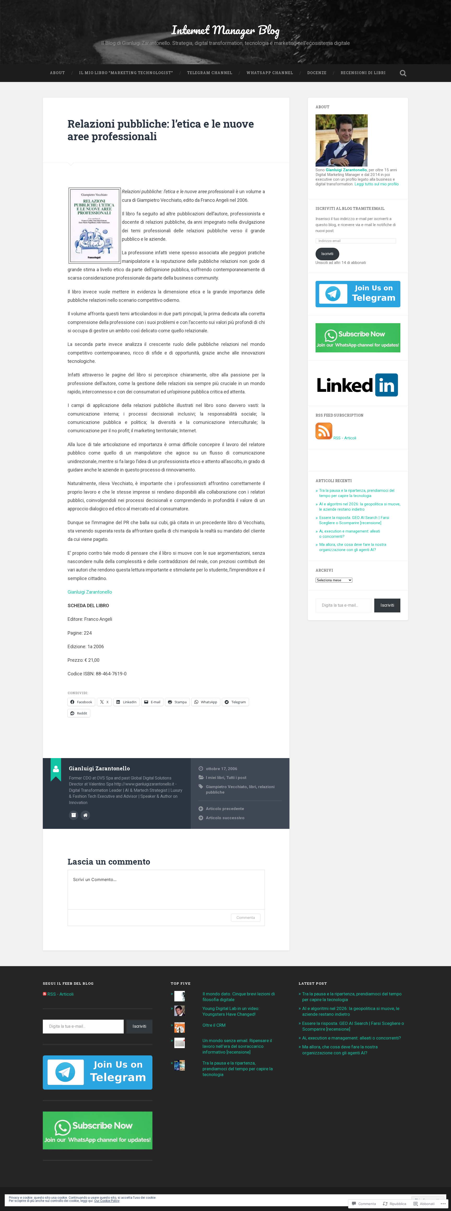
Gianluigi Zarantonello (90, 592)
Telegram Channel (209, 72)
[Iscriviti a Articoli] (324, 438)
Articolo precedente (225, 808)
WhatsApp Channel (269, 72)
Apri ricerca (403, 73)
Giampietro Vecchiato (226, 786)
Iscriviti (327, 253)
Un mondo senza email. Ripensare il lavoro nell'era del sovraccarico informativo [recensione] (237, 1046)
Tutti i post (236, 777)
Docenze (317, 72)
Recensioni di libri (363, 72)
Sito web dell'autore (85, 815)
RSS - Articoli (344, 438)
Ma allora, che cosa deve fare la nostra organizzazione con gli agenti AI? (352, 547)
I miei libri (215, 777)
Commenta (245, 917)
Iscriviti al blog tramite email (350, 208)
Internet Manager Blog (225, 29)
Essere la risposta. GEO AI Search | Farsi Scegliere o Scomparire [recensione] (354, 520)
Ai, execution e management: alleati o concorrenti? (351, 1038)
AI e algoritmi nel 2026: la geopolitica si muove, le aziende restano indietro (359, 507)
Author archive (73, 815)
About (57, 72)
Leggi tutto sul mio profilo (376, 184)
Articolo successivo (225, 818)
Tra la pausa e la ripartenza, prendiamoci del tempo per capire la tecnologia (356, 493)
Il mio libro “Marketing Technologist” (126, 72)
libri (252, 786)
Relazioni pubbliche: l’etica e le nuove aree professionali (161, 130)
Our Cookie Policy (107, 1201)
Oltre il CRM (214, 1025)
